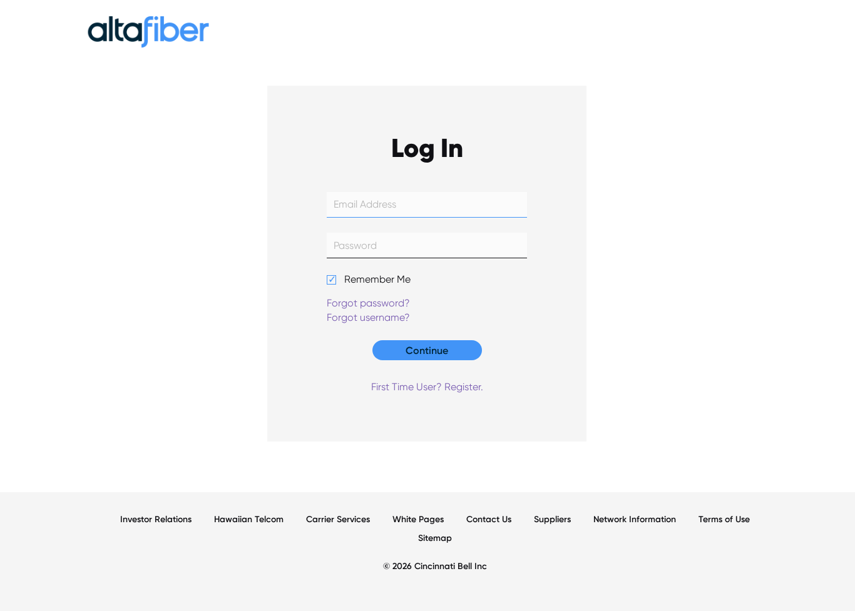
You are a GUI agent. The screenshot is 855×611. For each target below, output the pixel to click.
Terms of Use (724, 519)
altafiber (148, 35)
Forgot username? (368, 317)
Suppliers (552, 519)
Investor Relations (156, 519)
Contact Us (488, 519)
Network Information (634, 519)
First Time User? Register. (427, 387)
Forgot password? (368, 303)
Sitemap (435, 537)
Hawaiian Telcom (249, 519)
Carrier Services (338, 519)
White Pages (418, 519)
